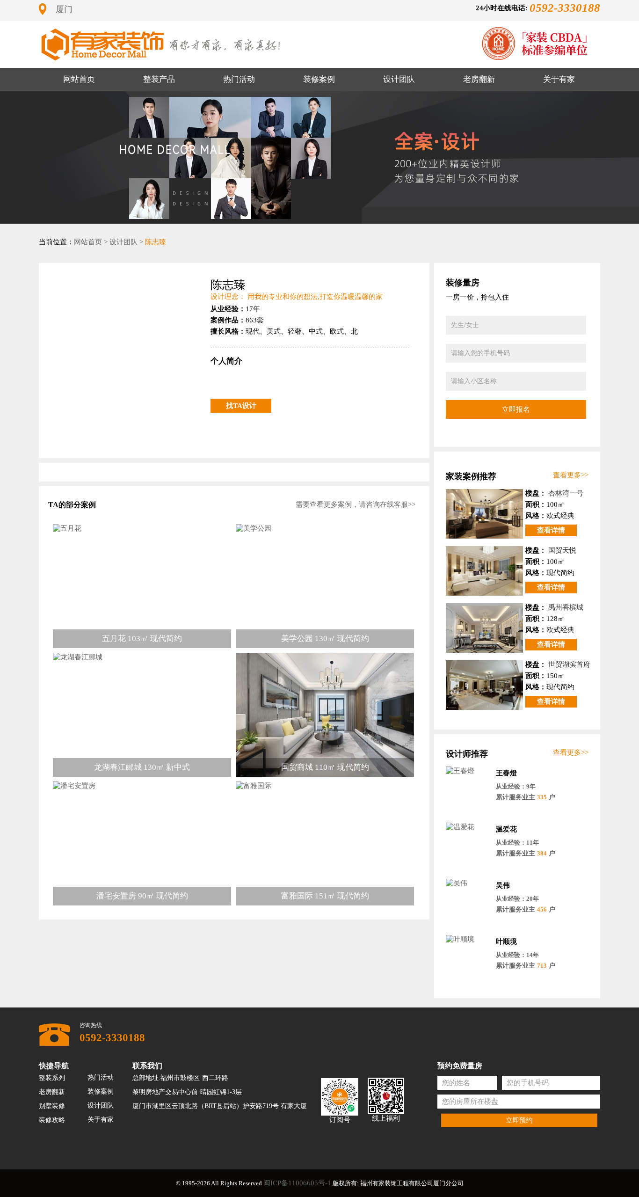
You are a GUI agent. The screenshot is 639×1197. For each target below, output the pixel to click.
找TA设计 (241, 405)
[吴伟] (467, 883)
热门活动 (239, 79)
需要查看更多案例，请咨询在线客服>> (355, 504)
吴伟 (503, 885)
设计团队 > (126, 242)
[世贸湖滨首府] (484, 685)
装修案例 (319, 79)
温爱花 (506, 829)
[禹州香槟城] (484, 628)
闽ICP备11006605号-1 (297, 1183)
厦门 (64, 9)
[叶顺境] (467, 939)
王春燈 (506, 773)
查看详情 (551, 530)
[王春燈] (467, 770)
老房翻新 (479, 79)
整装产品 (159, 79)
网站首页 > (91, 242)
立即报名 (516, 409)
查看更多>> (570, 475)
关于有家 (559, 79)
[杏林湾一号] (484, 514)
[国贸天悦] (484, 571)
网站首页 (79, 79)
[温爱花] (467, 827)
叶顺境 (506, 941)
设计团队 (399, 79)
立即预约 (519, 1120)
